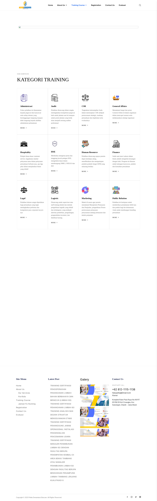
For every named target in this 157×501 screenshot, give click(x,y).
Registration (21, 407)
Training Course (23, 400)
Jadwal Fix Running (27, 404)
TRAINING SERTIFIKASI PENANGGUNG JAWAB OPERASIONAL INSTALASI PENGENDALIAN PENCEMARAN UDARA (62, 429)
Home (18, 386)
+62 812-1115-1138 (123, 389)
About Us (20, 389)
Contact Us (21, 411)
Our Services (24, 393)
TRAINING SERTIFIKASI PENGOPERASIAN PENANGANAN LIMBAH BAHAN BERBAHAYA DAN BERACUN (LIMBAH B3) (61, 393)
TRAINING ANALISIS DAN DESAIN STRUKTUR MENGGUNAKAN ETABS (61, 414)
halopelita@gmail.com (121, 393)
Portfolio (22, 396)
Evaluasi (19, 415)
